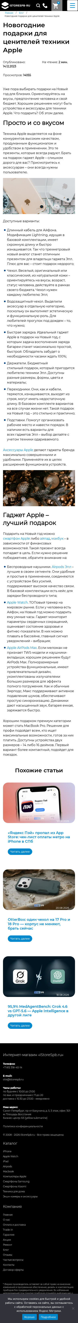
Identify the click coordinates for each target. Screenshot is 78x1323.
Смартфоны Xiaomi (14, 1186)
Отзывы (7, 1254)
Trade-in (8, 1229)
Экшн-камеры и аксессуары (20, 1196)
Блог (6, 1249)
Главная (8, 1214)
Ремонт (7, 1244)
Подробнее (48, 1317)
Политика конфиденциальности (23, 1126)
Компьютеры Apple (14, 1176)
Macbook (8, 1171)
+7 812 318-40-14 (12, 1067)
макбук (57, 538)
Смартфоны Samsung (16, 1181)
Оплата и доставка (14, 1224)
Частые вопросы (13, 1259)
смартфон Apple (16, 538)
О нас (6, 1219)
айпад (45, 538)
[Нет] (73, 1308)
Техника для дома (14, 1191)
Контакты (8, 1264)
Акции (7, 1239)
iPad (5, 1161)
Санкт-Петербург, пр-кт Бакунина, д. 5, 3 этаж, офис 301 (36, 1110)
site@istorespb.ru (13, 1079)
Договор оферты (13, 1269)
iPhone (7, 1151)
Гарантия (8, 1234)
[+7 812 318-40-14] (47, 5)
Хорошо (29, 1317)
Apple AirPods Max (22, 648)
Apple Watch (17, 602)
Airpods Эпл (61, 567)
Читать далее (20, 851)
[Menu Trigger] (72, 5)
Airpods (7, 1166)
